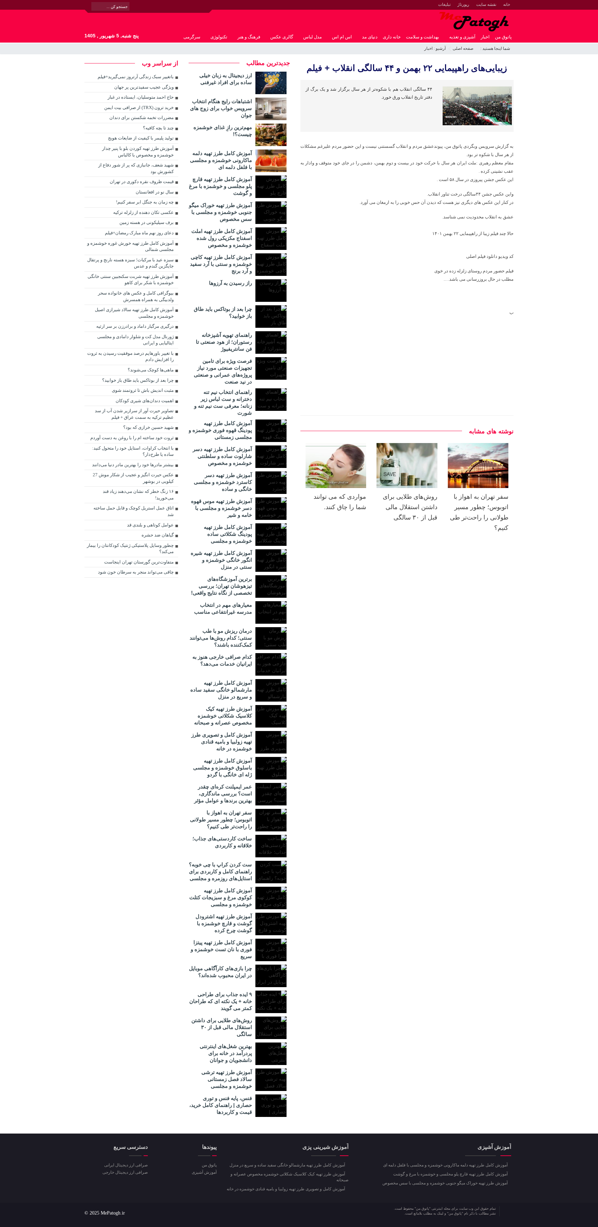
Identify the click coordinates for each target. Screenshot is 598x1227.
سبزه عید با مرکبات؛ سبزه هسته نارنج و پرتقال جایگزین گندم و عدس (130, 263)
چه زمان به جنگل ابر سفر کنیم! (145, 202)
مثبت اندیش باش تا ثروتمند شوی (143, 390)
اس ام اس (342, 36)
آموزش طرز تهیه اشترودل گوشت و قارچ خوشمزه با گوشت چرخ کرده (224, 923)
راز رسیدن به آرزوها (230, 283)
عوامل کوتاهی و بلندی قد (150, 524)
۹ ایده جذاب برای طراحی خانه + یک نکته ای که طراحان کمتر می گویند (220, 1001)
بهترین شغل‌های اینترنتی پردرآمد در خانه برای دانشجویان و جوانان (226, 1053)
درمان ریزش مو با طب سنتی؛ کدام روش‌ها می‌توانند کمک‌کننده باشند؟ (221, 638)
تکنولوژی (218, 36)
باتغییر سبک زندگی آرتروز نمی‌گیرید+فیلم (136, 76)
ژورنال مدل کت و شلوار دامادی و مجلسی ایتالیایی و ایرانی (135, 340)
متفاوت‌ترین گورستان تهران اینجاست (139, 562)
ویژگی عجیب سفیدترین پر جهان (144, 87)
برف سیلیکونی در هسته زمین (146, 222)
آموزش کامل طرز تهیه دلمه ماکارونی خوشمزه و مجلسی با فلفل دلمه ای (221, 160)
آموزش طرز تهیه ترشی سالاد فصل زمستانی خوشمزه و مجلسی (226, 1079)
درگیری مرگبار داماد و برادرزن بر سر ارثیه (135, 326)
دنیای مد (370, 36)
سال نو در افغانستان (155, 192)
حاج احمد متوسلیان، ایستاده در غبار (141, 97)
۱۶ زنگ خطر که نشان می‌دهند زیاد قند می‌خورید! (138, 494)
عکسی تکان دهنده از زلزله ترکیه (143, 212)
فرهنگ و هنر (248, 36)
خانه (506, 4)
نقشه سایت (486, 4)
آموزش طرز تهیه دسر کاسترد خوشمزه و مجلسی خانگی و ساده (223, 482)
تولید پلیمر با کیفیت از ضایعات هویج (141, 138)
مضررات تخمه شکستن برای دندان (141, 117)
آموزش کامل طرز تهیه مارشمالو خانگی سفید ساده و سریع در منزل (221, 690)
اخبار (485, 36)
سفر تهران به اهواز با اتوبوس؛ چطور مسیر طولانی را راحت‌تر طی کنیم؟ (221, 819)
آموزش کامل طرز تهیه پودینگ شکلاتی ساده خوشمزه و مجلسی (228, 534)
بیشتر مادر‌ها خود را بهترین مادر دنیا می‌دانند (133, 464)
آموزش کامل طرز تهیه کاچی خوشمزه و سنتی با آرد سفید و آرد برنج (221, 264)
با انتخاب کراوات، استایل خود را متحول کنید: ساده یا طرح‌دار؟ (133, 451)
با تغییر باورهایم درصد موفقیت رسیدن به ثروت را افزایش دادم (130, 356)
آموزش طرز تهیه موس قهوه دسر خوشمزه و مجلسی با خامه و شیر (221, 508)
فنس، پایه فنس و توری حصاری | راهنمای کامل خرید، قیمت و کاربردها (220, 1105)
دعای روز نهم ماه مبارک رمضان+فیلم (139, 232)
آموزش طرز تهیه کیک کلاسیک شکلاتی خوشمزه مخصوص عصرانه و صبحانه (223, 715)
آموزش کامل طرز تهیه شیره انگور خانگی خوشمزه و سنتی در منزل (221, 560)
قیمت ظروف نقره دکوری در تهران (142, 181)
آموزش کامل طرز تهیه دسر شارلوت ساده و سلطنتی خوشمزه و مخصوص (222, 456)
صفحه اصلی (463, 48)
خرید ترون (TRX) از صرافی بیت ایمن (139, 107)
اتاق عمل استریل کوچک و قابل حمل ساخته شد (133, 511)
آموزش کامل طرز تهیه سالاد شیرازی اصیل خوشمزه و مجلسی (134, 313)
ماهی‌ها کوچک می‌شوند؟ (151, 369)
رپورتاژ (463, 4)
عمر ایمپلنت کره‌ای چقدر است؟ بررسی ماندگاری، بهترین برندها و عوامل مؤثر (223, 793)
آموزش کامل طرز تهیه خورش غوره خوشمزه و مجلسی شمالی (130, 246)
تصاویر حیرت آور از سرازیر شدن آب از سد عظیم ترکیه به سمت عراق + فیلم (134, 414)
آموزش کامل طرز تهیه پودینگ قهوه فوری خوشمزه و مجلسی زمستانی (220, 430)
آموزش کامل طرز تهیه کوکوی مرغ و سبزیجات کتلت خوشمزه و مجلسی (220, 897)
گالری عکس (281, 36)
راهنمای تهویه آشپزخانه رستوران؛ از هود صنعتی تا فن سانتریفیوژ (224, 342)
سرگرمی (191, 36)
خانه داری (392, 36)
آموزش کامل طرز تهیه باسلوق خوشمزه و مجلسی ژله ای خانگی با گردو (222, 767)
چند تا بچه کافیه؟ (158, 127)
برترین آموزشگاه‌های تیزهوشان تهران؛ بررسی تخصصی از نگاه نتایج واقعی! (221, 586)
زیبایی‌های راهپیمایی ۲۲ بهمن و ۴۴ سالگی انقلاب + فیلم (407, 68)
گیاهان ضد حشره (158, 535)
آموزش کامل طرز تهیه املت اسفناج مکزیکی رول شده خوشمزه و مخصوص (221, 238)
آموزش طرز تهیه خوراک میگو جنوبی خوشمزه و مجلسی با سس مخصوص (220, 212)
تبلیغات (444, 4)
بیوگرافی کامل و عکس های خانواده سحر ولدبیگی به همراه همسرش (136, 296)
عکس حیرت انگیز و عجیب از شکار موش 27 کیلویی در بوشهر (133, 478)
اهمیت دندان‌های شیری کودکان (145, 400)
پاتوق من (503, 36)
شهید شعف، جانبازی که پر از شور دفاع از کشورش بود (136, 168)
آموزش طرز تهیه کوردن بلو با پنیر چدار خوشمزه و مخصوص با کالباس (138, 151)
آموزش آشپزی (204, 1172)
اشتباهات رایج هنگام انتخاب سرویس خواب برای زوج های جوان (221, 108)
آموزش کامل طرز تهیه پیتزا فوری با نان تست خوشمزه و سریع (221, 949)
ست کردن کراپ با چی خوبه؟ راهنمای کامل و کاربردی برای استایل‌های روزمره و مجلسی (220, 871)
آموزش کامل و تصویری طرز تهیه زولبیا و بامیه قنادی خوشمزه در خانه (221, 741)
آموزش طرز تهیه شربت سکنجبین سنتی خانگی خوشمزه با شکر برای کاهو (131, 280)
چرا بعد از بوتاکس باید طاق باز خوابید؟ (138, 380)
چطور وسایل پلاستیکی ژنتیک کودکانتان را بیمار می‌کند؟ (130, 548)
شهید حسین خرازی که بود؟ (148, 427)
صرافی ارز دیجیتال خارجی (125, 1172)
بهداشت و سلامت (422, 36)
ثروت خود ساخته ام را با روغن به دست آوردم (132, 437)
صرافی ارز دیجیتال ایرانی (126, 1165)
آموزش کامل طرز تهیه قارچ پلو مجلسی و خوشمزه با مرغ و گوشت (220, 186)
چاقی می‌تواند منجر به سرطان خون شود (136, 572)
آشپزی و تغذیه (462, 36)
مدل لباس (312, 36)
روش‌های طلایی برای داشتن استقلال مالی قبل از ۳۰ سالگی (410, 507)
